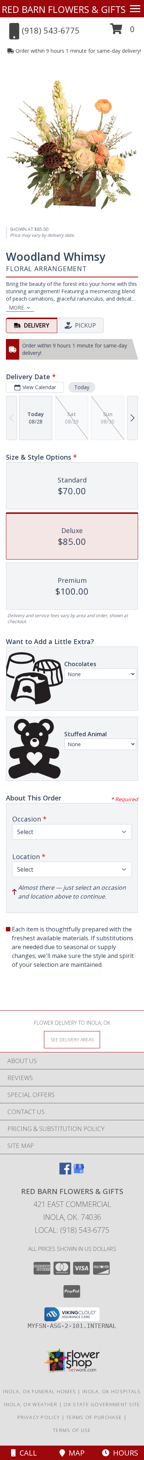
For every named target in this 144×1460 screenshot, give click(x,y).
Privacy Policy (38, 1417)
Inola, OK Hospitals (111, 1391)
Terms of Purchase (94, 1417)
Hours (123, 1453)
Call (26, 1453)
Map (75, 1453)
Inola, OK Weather (30, 1404)
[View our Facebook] (65, 1172)
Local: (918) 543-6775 (72, 1230)
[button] (122, 31)
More (16, 307)
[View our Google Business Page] (79, 1172)
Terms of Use (72, 1430)
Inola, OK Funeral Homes (39, 1391)
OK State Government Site (102, 1404)
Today (81, 387)
